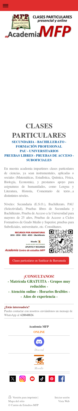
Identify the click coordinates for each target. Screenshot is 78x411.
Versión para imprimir (25, 397)
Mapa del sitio (16, 401)
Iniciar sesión (62, 397)
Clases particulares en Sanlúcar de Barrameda (39, 260)
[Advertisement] (39, 80)
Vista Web (64, 401)
